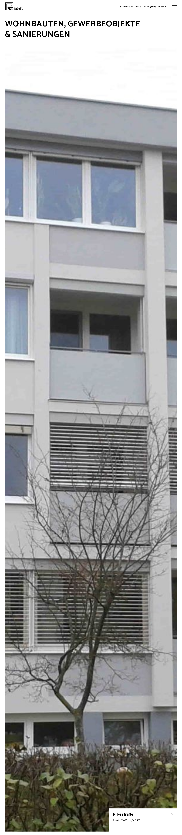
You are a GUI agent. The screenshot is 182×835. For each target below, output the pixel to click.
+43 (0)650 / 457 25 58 (155, 6)
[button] (174, 6)
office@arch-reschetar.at (129, 6)
